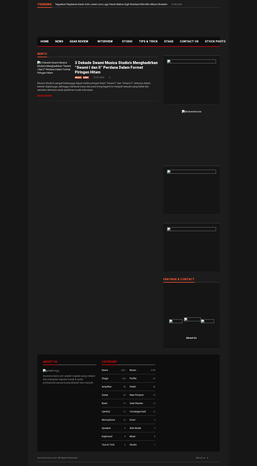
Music (78, 78)
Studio (127, 41)
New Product (137, 395)
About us (200, 458)
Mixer (132, 436)
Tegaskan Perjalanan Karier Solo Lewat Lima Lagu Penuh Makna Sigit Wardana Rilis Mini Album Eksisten (111, 4)
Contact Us (189, 41)
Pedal (133, 386)
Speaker (106, 428)
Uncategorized (138, 411)
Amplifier (107, 386)
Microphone (108, 420)
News (59, 41)
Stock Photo (215, 41)
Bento (42, 54)
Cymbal (106, 411)
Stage (105, 378)
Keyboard (107, 436)
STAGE (168, 41)
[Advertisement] (151, 21)
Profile (133, 378)
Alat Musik (135, 428)
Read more (44, 96)
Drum (132, 420)
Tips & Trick (148, 41)
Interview (105, 41)
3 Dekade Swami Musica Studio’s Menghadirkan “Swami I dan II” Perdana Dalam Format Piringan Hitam (116, 67)
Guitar (105, 395)
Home (44, 41)
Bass (104, 403)
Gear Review (79, 41)
